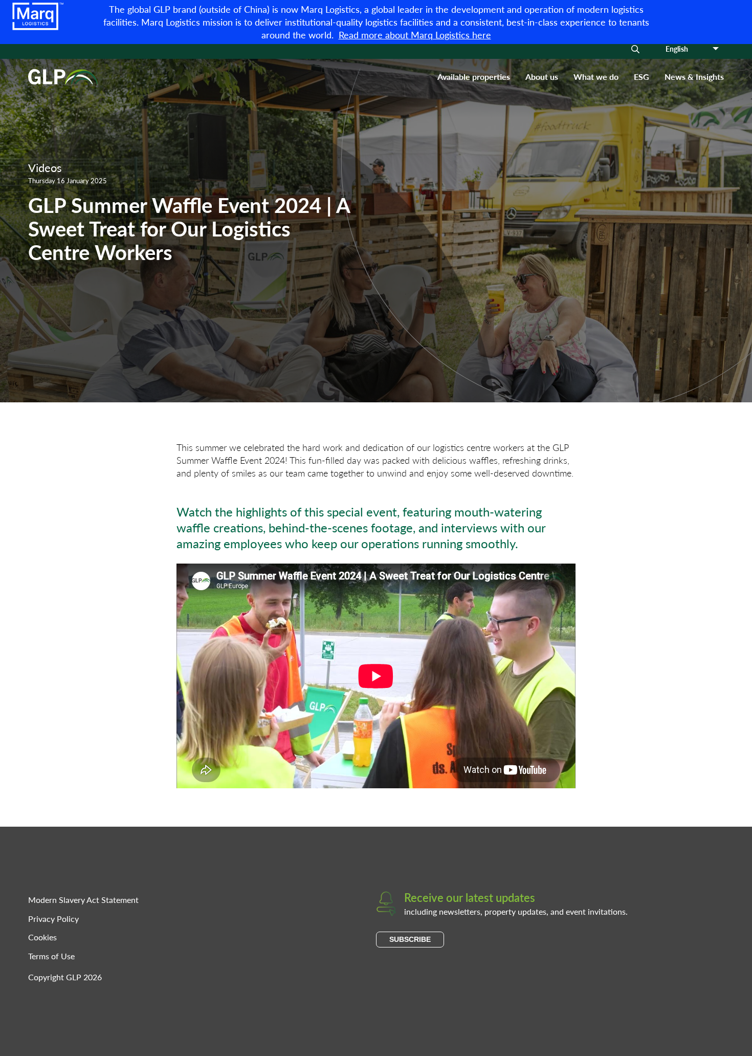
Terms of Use (51, 956)
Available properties (473, 76)
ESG (641, 76)
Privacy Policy (53, 918)
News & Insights (694, 76)
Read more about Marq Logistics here (415, 34)
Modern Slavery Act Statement (83, 900)
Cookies (42, 937)
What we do (595, 76)
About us (541, 76)
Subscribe (410, 939)
